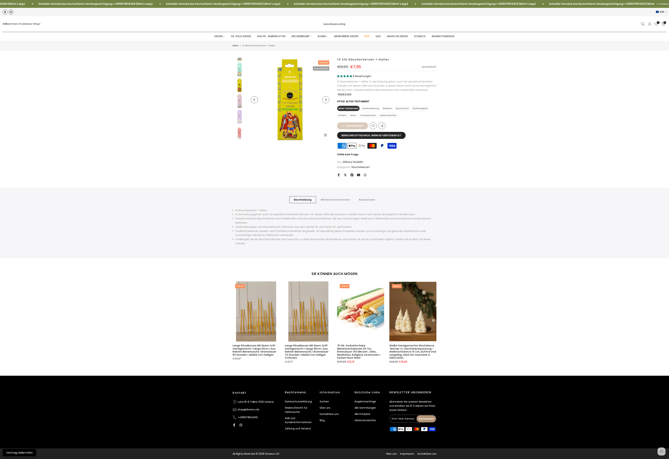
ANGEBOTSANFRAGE (443, 36)
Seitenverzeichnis (365, 420)
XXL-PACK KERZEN (241, 36)
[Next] (325, 99)
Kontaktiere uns (329, 414)
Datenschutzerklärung (298, 401)
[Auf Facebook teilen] (338, 175)
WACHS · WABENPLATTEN (271, 36)
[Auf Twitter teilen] (345, 175)
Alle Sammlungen (365, 408)
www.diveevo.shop (334, 24)
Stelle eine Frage (347, 154)
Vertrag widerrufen (19, 453)
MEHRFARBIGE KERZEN (346, 36)
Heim (236, 45)
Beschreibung (303, 199)
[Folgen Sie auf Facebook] (5, 12)
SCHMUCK (420, 36)
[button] (345, 76)
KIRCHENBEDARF (300, 36)
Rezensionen (367, 199)
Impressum (407, 454)
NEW (367, 36)
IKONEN (322, 36)
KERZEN (218, 36)
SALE (378, 36)
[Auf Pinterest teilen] (351, 175)
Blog (322, 420)
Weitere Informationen (335, 199)
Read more (344, 94)
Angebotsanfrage (365, 401)
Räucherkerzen (361, 167)
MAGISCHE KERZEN (397, 36)
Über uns (325, 408)
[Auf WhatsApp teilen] (365, 175)
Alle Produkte (362, 414)
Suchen (324, 401)
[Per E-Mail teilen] (358, 175)
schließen (663, 4)
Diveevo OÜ (272, 454)
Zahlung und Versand (298, 428)
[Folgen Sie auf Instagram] (11, 12)
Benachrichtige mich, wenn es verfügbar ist (371, 135)
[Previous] (254, 99)
